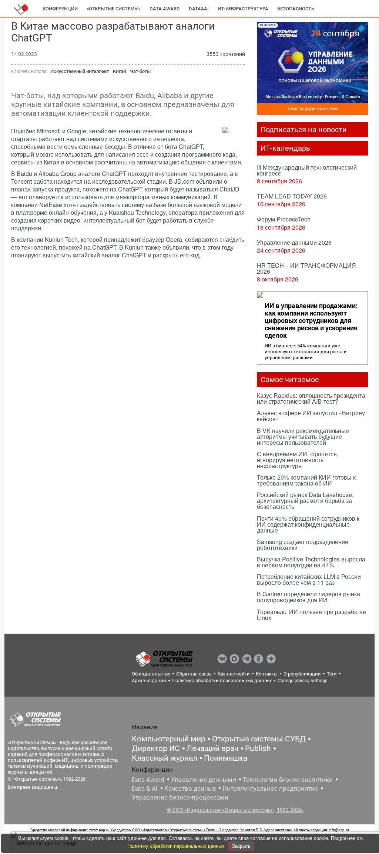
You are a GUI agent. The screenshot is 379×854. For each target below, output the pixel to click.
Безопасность (295, 8)
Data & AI (145, 788)
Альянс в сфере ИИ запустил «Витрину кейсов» (311, 415)
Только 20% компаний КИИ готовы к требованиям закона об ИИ (306, 480)
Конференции (60, 8)
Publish (258, 748)
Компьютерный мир (168, 738)
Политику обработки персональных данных (176, 846)
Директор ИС (156, 748)
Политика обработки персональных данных (222, 680)
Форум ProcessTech (284, 219)
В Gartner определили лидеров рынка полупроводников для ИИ (308, 597)
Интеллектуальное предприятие (270, 788)
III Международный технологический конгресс (307, 170)
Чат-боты (140, 71)
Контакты (267, 674)
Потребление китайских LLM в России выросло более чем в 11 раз (309, 579)
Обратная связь (194, 674)
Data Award (148, 779)
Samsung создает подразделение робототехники (302, 544)
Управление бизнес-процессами (180, 797)
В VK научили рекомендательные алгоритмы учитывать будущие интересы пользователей (303, 436)
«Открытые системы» (114, 8)
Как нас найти (234, 674)
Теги (332, 674)
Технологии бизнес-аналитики (288, 779)
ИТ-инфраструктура (243, 8)
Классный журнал (164, 758)
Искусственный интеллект (79, 71)
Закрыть (241, 846)
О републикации (302, 674)
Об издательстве (151, 674)
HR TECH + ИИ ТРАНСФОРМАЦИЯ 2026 (306, 268)
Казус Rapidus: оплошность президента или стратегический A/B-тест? (311, 398)
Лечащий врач (212, 748)
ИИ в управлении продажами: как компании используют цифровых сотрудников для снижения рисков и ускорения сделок (311, 320)
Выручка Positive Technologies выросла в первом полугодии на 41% (311, 562)
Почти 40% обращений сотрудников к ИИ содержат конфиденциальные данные (308, 524)
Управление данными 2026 (294, 242)
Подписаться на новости (304, 129)
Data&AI (199, 8)
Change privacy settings (303, 680)
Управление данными (203, 779)
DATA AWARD (165, 8)
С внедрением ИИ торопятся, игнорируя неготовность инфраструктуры (297, 460)
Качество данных (190, 788)
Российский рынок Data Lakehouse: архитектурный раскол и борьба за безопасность (305, 500)
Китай (119, 71)
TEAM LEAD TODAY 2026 (292, 196)
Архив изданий (149, 680)
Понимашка (225, 758)
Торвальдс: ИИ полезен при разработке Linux (311, 614)
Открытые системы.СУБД (259, 738)
